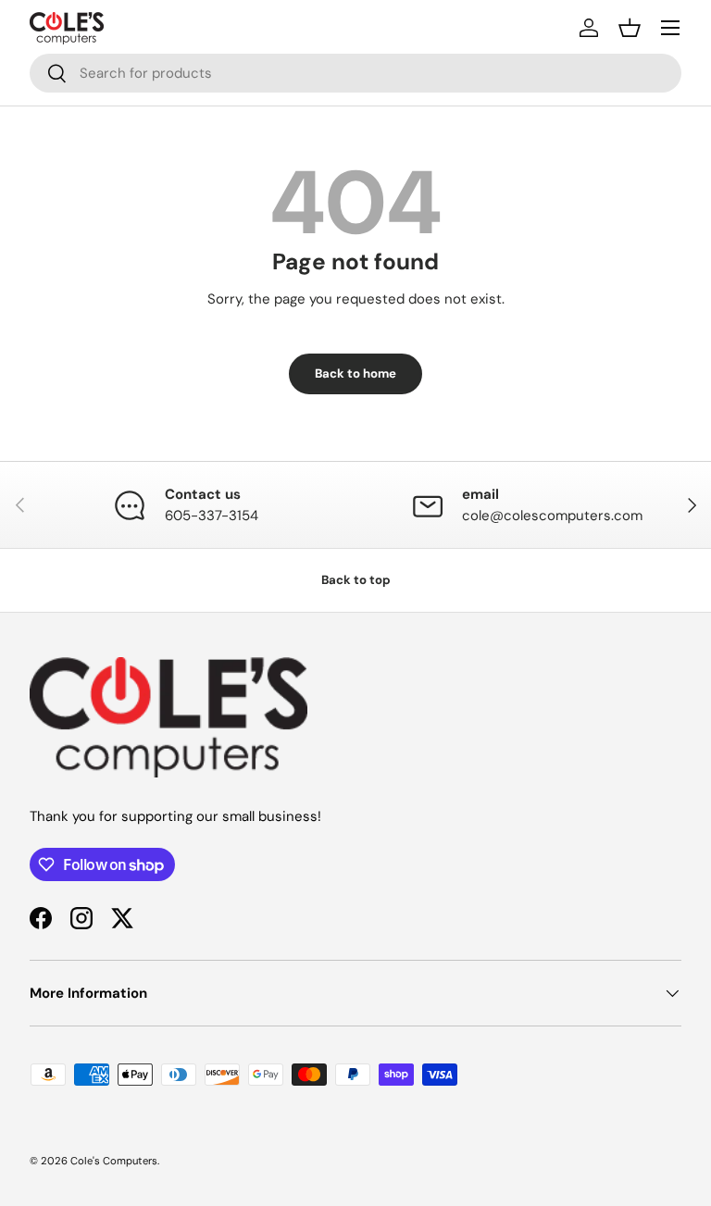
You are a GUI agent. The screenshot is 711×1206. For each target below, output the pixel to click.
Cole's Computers (113, 1160)
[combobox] (355, 73)
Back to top (356, 580)
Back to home (355, 373)
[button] (629, 27)
